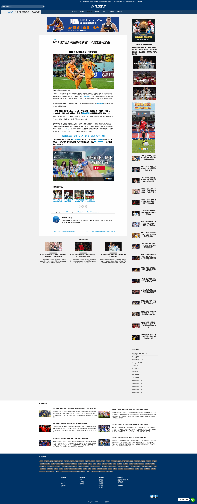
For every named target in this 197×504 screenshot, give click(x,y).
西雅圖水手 (93, 471)
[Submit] (43, 6)
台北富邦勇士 (100, 471)
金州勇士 (153, 463)
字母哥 (56, 468)
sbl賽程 (110, 463)
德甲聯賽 (100, 486)
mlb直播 (92, 461)
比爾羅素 (143, 461)
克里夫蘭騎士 (43, 466)
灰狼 (88, 471)
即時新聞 (112, 12)
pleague (154, 461)
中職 (114, 463)
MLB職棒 (42, 463)
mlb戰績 (67, 463)
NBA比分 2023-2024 (138, 357)
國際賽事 (104, 12)
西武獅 (99, 463)
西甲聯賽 (100, 480)
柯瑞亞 (53, 463)
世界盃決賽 (133, 466)
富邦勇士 (98, 466)
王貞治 (136, 463)
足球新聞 (10, 12)
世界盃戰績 (76, 139)
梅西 (70, 466)
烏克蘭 (71, 468)
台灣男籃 (125, 463)
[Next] (116, 24)
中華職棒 (81, 482)
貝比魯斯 (153, 468)
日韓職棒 (81, 484)
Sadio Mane (86, 96)
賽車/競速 (120, 482)
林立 (126, 468)
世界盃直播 (99, 139)
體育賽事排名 (120, 12)
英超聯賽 (100, 484)
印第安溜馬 (126, 466)
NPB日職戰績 (135, 374)
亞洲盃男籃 (100, 468)
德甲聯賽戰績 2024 (137, 389)
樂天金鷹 (92, 466)
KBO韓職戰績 (135, 377)
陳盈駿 (46, 471)
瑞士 (111, 471)
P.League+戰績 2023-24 (139, 363)
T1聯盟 (137, 468)
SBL (62, 484)
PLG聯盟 (147, 463)
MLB (80, 480)
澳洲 (41, 471)
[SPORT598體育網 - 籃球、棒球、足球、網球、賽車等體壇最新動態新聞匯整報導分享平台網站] (98, 7)
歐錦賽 (155, 466)
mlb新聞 (47, 463)
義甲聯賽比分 (74, 463)
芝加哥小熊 (141, 463)
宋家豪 (71, 471)
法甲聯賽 (100, 488)
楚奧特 (58, 463)
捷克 (89, 468)
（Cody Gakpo (65, 129)
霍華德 (138, 466)
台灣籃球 (63, 486)
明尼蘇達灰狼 (50, 468)
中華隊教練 (137, 461)
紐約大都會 (51, 471)
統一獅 (115, 468)
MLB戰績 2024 (136, 369)
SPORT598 (98, 142)
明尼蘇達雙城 (147, 468)
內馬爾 (80, 466)
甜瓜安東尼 (58, 466)
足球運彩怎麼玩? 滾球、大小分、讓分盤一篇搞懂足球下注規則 (83, 136)
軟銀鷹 (90, 463)
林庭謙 (94, 468)
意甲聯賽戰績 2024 (137, 386)
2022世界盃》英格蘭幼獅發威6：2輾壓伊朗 (65, 231)
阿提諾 (150, 466)
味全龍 (110, 468)
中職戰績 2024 (136, 372)
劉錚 (95, 463)
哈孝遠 (62, 463)
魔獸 (141, 468)
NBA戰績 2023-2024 (138, 360)
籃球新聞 (74, 12)
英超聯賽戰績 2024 (137, 380)
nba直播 (74, 466)
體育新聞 (86, 113)
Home (5, 12)
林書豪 (75, 468)
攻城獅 (62, 471)
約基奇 (131, 461)
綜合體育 (97, 12)
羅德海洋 (85, 463)
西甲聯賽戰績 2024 (137, 383)
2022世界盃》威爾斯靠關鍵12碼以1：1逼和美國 (99, 231)
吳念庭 (61, 468)
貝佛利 (85, 468)
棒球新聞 (82, 12)
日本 (41, 461)
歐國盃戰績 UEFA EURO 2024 (140, 354)
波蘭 (119, 461)
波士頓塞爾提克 (50, 466)
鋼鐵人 (98, 461)
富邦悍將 (46, 461)
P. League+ (64, 482)
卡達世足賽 (91, 212)
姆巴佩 (105, 468)
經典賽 (66, 468)
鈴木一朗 (106, 471)
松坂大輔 (87, 461)
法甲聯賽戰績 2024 (137, 392)
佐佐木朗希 (121, 468)
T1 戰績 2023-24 (136, 366)
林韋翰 (108, 461)
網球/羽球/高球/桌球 (123, 480)
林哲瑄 (131, 463)
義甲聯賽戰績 (43, 468)
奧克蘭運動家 (104, 466)
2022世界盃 (86, 212)
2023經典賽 (77, 471)
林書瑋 (76, 461)
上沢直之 (60, 461)
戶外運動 (120, 485)
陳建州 (57, 471)
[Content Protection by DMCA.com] (154, 496)
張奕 (110, 466)
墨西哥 (80, 468)
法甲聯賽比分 (86, 466)
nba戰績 (103, 461)
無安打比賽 (120, 463)
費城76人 (83, 471)
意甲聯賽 (100, 482)
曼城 (56, 461)
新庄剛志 (148, 461)
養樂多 (114, 466)
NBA (62, 480)
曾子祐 (80, 463)
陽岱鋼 (72, 461)
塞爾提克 (81, 461)
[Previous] (49, 24)
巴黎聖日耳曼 (64, 466)
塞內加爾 (97, 212)
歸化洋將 (66, 461)
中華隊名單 (114, 461)
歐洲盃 (51, 461)
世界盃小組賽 (80, 212)
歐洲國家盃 (120, 466)
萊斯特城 (104, 463)
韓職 (66, 471)
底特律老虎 (131, 468)
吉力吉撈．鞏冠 (125, 461)
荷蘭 (76, 212)
